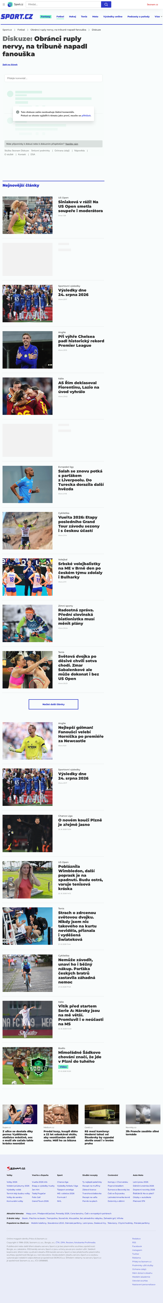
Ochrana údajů (139, 1269)
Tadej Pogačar (39, 1193)
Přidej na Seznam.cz (141, 1261)
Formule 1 (62, 1197)
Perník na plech (89, 1201)
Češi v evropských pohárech (98, 1213)
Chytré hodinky (125, 1223)
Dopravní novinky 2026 (144, 1189)
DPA (63, 1242)
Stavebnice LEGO (56, 1223)
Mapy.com (31, 1213)
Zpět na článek (10, 64)
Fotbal (60, 16)
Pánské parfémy (142, 1223)
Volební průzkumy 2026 (18, 1186)
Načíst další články (54, 704)
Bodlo (61, 1048)
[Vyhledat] (106, 4)
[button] (28, 215)
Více (157, 16)
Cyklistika (63, 513)
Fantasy (45, 16)
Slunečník (63, 1218)
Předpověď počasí (46, 1213)
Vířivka (120, 1218)
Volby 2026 (12, 1182)
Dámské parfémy (73, 1223)
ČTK (58, 1242)
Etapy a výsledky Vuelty (43, 1186)
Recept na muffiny (91, 1186)
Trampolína (52, 1218)
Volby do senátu (14, 1197)
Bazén (25, 1218)
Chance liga (62, 1182)
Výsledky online (112, 16)
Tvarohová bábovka (91, 1193)
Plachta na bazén (37, 1218)
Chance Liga (65, 816)
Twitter (135, 1254)
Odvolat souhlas (140, 1280)
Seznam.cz (152, 4)
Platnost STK (139, 1201)
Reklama (136, 1258)
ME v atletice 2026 (65, 1193)
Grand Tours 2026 (40, 1201)
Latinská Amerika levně (119, 1197)
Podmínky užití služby (142, 1265)
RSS (134, 1242)
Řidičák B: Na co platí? (143, 1193)
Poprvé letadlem (116, 1186)
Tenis (84, 16)
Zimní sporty (65, 606)
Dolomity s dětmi (116, 1201)
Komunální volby (15, 1201)
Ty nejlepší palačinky (92, 1182)
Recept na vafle (89, 1197)
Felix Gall (36, 1197)
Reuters (69, 1242)
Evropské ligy (66, 467)
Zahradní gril (110, 1218)
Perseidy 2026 (62, 1213)
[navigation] (3, 4)
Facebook (137, 1246)
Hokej (72, 16)
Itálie (61, 378)
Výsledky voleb (14, 1189)
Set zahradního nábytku (91, 1218)
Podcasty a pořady (139, 16)
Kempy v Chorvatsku (118, 1182)
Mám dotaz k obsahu (142, 1273)
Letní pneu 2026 (140, 1182)
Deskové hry (100, 1223)
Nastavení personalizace (143, 1284)
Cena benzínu (76, 1213)
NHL (59, 1201)
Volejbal (62, 559)
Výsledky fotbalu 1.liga (67, 1186)
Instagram (137, 1250)
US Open (63, 198)
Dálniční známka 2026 (143, 1186)
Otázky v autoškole (142, 1197)
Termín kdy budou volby (18, 1193)
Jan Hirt (35, 1189)
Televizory (112, 1223)
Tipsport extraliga (65, 1189)
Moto (95, 16)
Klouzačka (74, 1218)
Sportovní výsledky (69, 286)
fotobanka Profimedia (84, 1242)
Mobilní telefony (38, 1223)
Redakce (136, 1238)
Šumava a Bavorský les (119, 1189)
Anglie (62, 332)
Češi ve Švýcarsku (116, 1193)
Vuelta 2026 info (39, 1182)
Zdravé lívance (89, 1189)
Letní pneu (88, 1223)
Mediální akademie (141, 1277)
